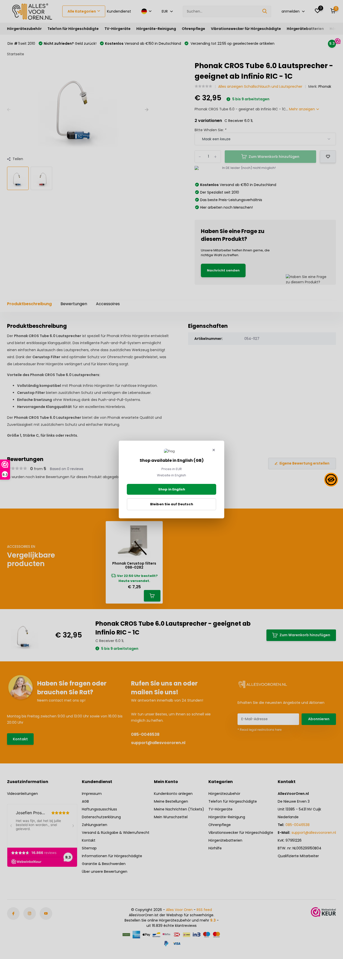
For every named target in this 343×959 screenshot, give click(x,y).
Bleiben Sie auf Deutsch (171, 504)
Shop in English (171, 489)
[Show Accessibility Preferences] (331, 479)
